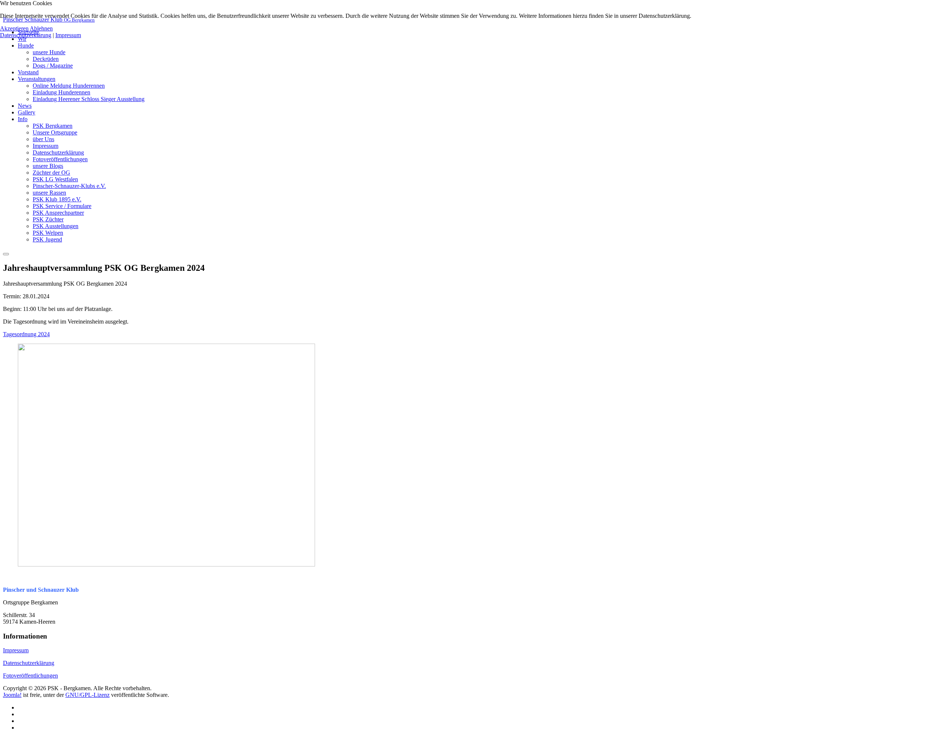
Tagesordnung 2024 (26, 334)
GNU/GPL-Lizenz (87, 695)
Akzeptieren (14, 28)
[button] (26, 45)
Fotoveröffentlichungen (30, 675)
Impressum (16, 650)
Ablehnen (41, 28)
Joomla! (12, 695)
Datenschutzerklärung (28, 663)
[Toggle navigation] (6, 254)
